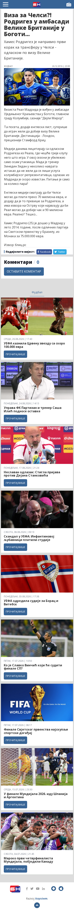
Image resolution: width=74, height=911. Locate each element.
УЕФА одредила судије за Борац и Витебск (31, 602)
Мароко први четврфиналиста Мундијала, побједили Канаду (28, 860)
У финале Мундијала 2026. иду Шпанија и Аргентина (36, 795)
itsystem (41, 898)
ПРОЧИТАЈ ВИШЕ (15, 354)
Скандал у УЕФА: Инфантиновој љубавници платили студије (29, 538)
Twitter (61, 251)
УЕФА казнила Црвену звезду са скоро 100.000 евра (34, 345)
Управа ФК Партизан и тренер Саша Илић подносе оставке (32, 409)
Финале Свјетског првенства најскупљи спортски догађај (36, 731)
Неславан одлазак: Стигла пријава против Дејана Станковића (32, 474)
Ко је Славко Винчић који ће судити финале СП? (33, 667)
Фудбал (37, 292)
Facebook (45, 251)
